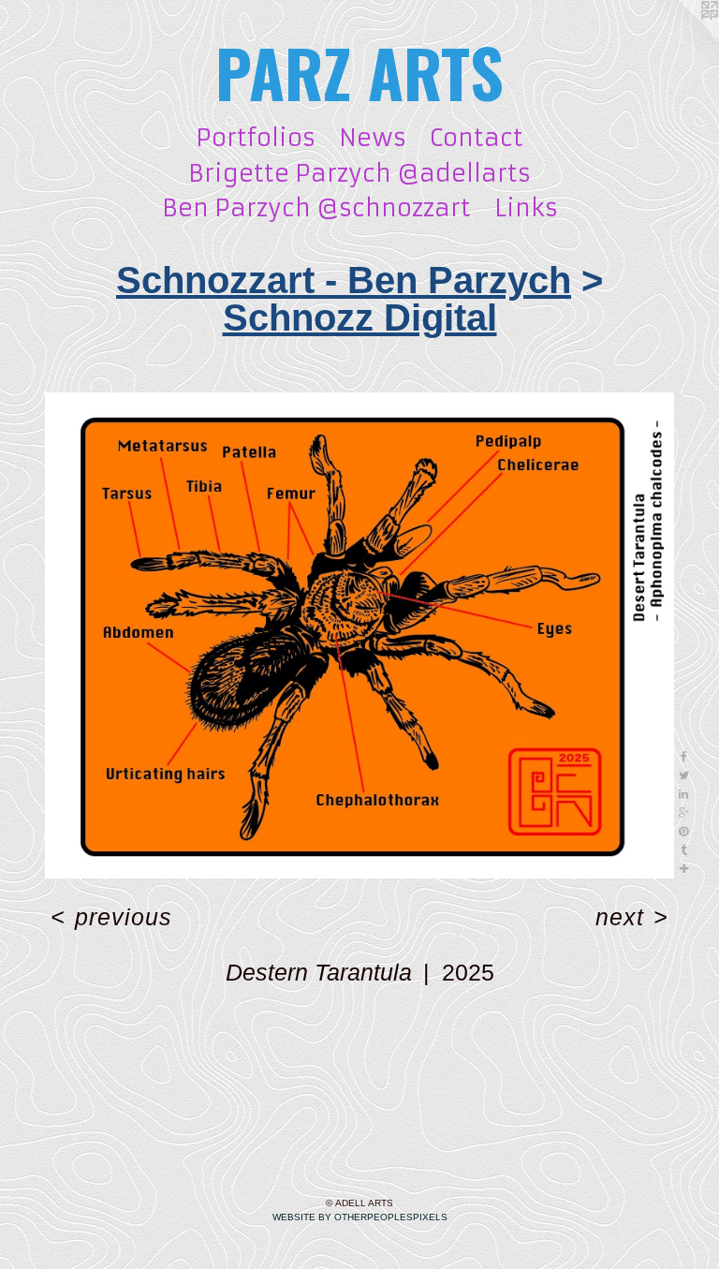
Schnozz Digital (360, 317)
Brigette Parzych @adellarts (359, 173)
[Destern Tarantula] (359, 635)
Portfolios (255, 138)
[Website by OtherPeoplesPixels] (681, 37)
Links (526, 208)
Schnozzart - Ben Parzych (343, 280)
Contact (476, 138)
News (372, 138)
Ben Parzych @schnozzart (316, 208)
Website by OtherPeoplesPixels (360, 1217)
